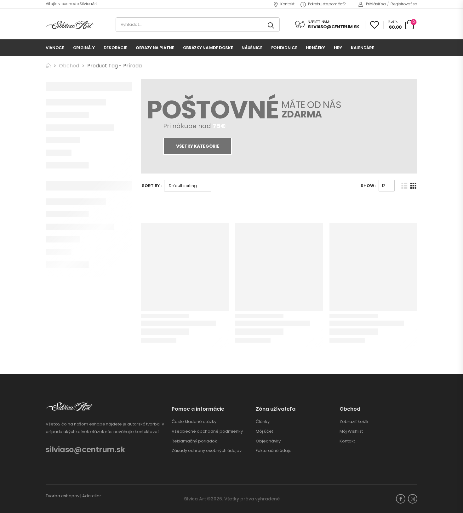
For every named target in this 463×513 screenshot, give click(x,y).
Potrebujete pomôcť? (327, 4)
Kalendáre (362, 48)
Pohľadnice (284, 48)
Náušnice (252, 48)
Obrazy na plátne (155, 48)
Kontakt (287, 4)
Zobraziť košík (354, 421)
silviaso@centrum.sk (85, 449)
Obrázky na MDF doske (208, 48)
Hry (338, 48)
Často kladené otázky (194, 421)
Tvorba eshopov (62, 496)
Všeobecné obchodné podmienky (207, 431)
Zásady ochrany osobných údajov (207, 450)
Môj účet (264, 431)
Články (263, 421)
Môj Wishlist (351, 431)
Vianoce (55, 48)
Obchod (69, 65)
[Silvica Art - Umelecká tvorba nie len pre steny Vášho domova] (70, 25)
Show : (368, 186)
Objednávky (268, 441)
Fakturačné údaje (274, 450)
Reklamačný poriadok (194, 441)
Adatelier (91, 496)
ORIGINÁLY (84, 48)
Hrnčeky (315, 48)
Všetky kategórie (197, 146)
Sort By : (152, 186)
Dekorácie (115, 48)
